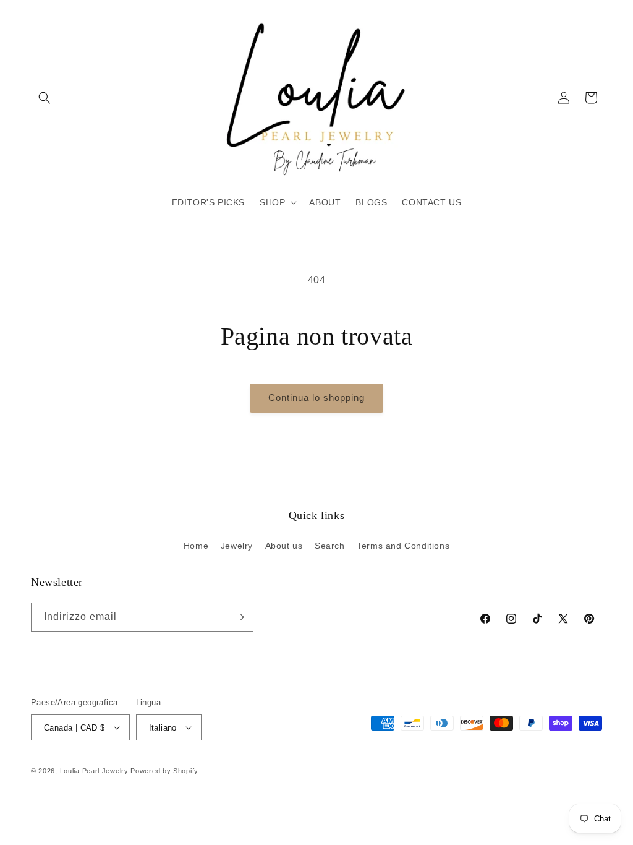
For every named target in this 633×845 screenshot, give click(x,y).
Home (196, 546)
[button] (44, 97)
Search (330, 546)
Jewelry (237, 546)
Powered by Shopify (164, 770)
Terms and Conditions (403, 546)
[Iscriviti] (239, 617)
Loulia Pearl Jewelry (94, 770)
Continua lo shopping (316, 397)
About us (284, 546)
